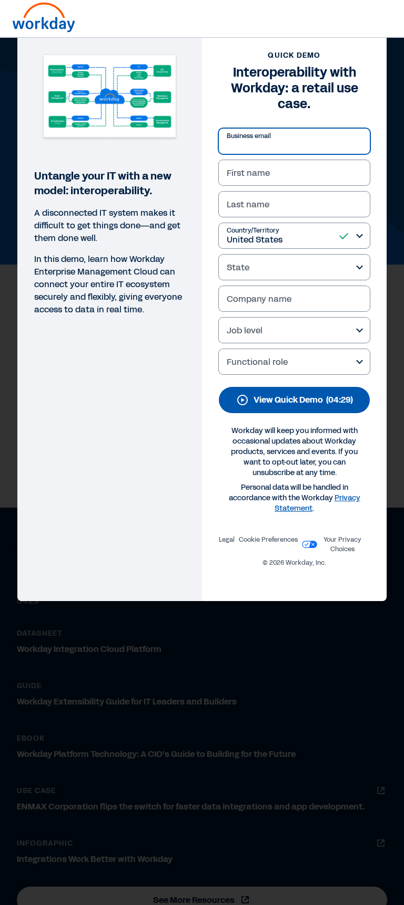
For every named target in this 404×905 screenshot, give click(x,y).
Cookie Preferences (268, 539)
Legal (227, 539)
